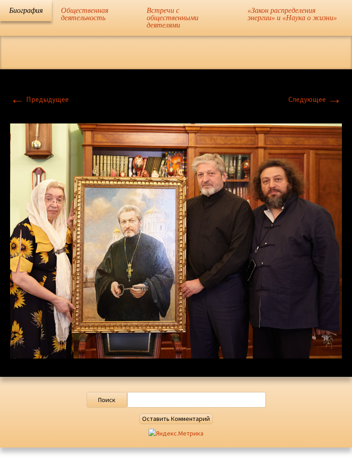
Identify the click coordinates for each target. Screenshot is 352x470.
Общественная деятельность (84, 14)
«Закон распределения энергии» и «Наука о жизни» (292, 14)
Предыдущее (39, 99)
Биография (26, 10)
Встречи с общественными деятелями (172, 17)
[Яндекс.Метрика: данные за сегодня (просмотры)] (176, 433)
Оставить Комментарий (176, 418)
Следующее (315, 99)
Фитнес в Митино (327, 443)
